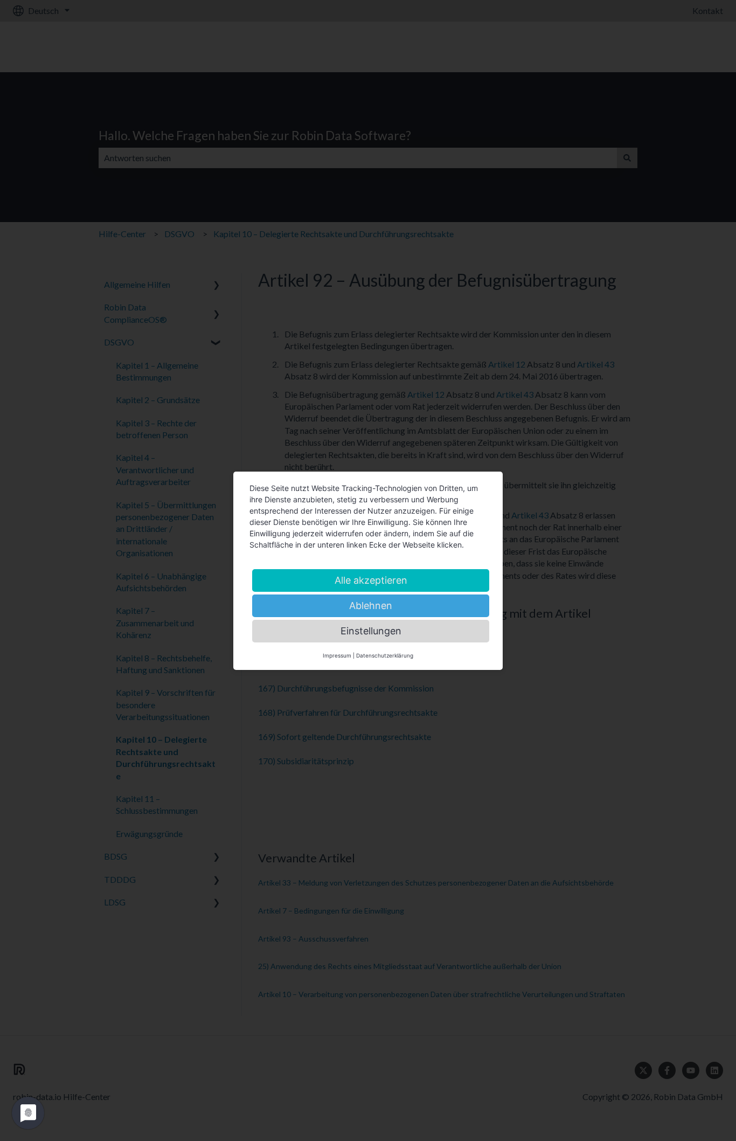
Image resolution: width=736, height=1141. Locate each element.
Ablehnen (370, 605)
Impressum (337, 655)
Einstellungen (371, 631)
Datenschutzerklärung (384, 655)
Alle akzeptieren (371, 580)
